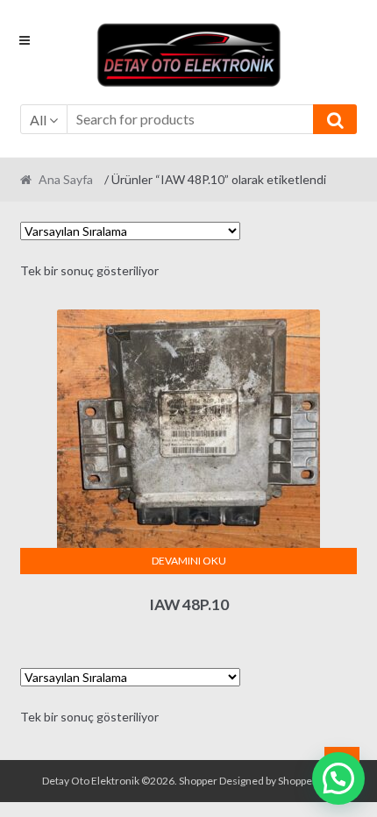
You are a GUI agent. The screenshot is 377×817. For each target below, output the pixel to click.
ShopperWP (305, 780)
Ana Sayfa (66, 179)
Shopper (198, 780)
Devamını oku (189, 560)
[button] (338, 778)
